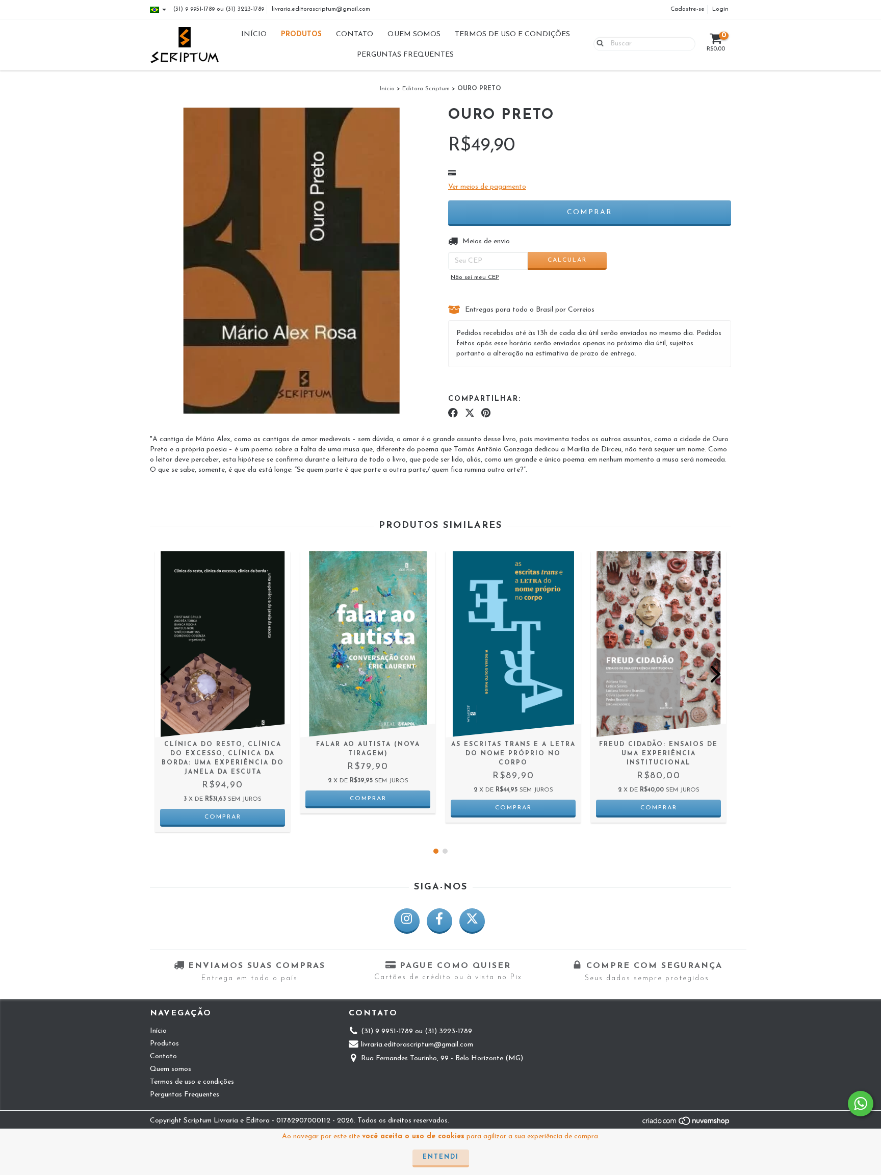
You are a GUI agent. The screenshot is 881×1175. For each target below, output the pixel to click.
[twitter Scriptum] (472, 921)
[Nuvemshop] (686, 1124)
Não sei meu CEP (475, 277)
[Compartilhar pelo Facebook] (453, 413)
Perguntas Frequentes (405, 55)
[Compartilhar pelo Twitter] (470, 413)
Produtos (301, 34)
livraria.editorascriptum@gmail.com (321, 9)
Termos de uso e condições (512, 34)
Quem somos (413, 34)
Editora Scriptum (426, 89)
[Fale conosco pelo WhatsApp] (860, 1103)
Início (254, 34)
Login (720, 9)
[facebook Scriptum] (439, 921)
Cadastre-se (687, 9)
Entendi (441, 1157)
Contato (354, 34)
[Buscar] (597, 43)
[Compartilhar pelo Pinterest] (485, 413)
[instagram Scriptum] (407, 921)
